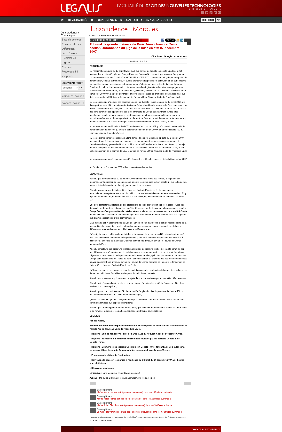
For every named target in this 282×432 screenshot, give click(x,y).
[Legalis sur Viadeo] (211, 12)
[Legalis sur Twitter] (206, 12)
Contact (197, 429)
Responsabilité (70, 71)
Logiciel (66, 62)
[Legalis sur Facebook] (202, 12)
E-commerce (69, 58)
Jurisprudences (105, 20)
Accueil (92, 35)
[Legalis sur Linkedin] (215, 12)
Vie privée (67, 76)
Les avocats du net (158, 20)
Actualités (79, 20)
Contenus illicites (71, 44)
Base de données (71, 39)
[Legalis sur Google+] (219, 12)
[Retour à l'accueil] (63, 20)
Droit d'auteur (69, 53)
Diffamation (68, 48)
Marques (67, 67)
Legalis (72, 96)
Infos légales (212, 429)
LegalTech (131, 20)
